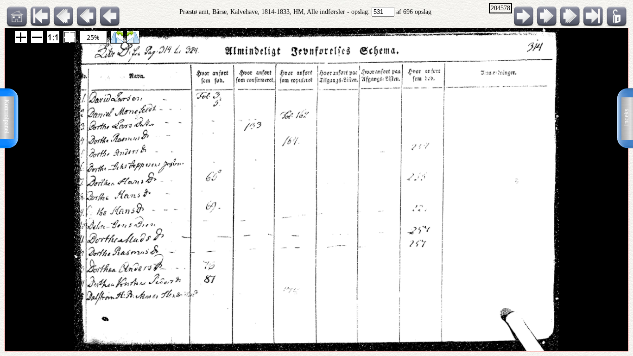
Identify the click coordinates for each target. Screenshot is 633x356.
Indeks (626, 117)
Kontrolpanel (6, 116)
